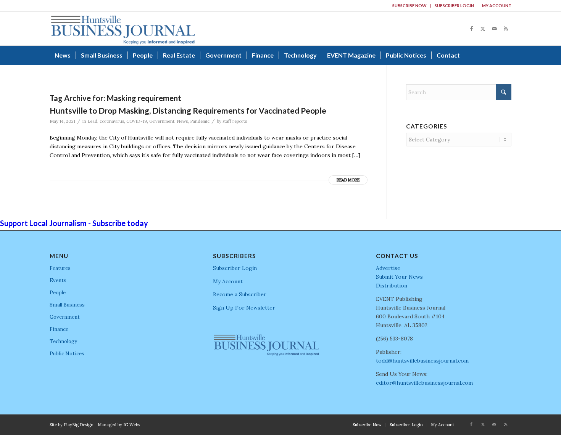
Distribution (391, 285)
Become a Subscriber (239, 294)
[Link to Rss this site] (505, 28)
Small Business (67, 305)
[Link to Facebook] (471, 28)
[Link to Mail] (494, 28)
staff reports (234, 121)
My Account (496, 5)
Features (60, 268)
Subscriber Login (454, 5)
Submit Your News (399, 276)
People (58, 292)
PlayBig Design (79, 424)
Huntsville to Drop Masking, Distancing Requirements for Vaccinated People (188, 110)
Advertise (388, 268)
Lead (92, 121)
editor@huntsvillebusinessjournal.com (424, 382)
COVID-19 (136, 121)
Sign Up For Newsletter (244, 307)
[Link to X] (482, 28)
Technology (63, 341)
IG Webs (131, 424)
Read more (348, 180)
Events (58, 280)
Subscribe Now (409, 5)
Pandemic (200, 121)
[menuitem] (410, 6)
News (182, 121)
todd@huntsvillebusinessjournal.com (422, 360)
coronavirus (112, 121)
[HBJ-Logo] (123, 28)
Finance (59, 329)
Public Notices (67, 353)
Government (161, 121)
